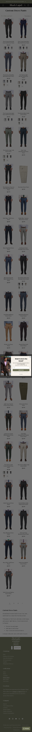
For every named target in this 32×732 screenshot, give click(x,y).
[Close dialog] (30, 357)
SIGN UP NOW (21, 370)
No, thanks (21, 374)
